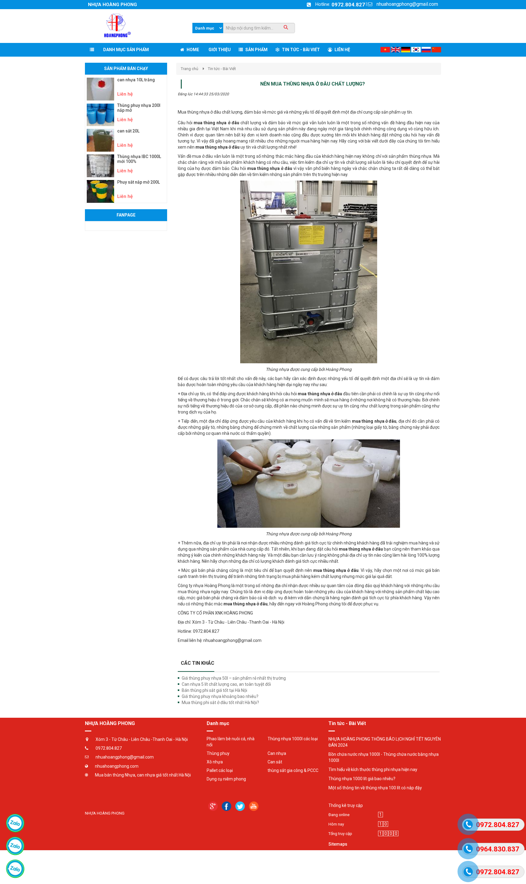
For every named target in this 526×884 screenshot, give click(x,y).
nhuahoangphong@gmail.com (407, 4)
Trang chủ (189, 68)
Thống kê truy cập (345, 805)
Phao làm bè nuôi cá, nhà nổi (230, 741)
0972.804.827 (348, 5)
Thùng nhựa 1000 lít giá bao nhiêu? (361, 778)
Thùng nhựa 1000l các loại (293, 738)
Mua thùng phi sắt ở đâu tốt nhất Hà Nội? (220, 702)
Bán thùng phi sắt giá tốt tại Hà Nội (214, 690)
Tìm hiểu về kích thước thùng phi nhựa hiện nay (372, 769)
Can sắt (275, 761)
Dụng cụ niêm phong (226, 779)
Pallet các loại (220, 770)
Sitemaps (337, 844)
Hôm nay (336, 824)
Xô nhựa (215, 761)
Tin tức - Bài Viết (222, 68)
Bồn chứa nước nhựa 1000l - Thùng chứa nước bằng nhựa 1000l (383, 757)
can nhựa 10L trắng (136, 80)
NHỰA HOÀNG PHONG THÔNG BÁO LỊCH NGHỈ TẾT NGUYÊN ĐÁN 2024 (384, 742)
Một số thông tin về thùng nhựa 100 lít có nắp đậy (375, 787)
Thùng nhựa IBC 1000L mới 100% (139, 159)
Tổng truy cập (340, 833)
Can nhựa (277, 753)
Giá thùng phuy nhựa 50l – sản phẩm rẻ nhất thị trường (234, 678)
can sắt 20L (128, 131)
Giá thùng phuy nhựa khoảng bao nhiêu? (220, 696)
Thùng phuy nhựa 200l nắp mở (138, 107)
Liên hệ (125, 94)
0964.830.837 (497, 849)
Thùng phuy (218, 753)
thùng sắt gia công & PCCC (293, 770)
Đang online (338, 814)
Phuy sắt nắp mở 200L (138, 182)
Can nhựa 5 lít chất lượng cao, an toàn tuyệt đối (226, 684)
